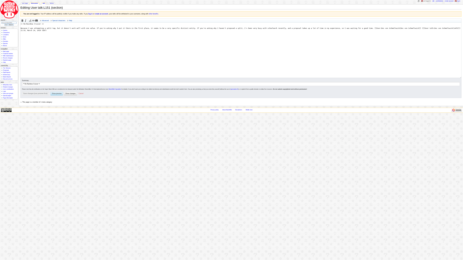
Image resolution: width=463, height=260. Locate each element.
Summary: (25, 80)
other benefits (153, 14)
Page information (8, 98)
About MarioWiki (227, 109)
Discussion (34, 3)
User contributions (8, 89)
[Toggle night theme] (418, 1)
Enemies (5, 41)
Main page (6, 51)
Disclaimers (238, 109)
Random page (7, 60)
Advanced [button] (45, 20)
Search (3, 20)
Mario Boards (7, 77)
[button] (22, 20)
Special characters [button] (58, 20)
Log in (458, 1)
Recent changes (8, 58)
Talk (433, 1)
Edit (44, 3)
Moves (5, 45)
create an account (101, 14)
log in (90, 14)
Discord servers (8, 79)
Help (4, 62)
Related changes (8, 87)
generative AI (234, 89)
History (52, 3)
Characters (6, 32)
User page (25, 3)
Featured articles (8, 53)
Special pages (7, 95)
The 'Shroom (6, 68)
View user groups (8, 93)
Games (5, 30)
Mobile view (249, 109)
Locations (6, 34)
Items (4, 37)
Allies (4, 39)
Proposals (6, 70)
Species (5, 43)
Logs (4, 91)
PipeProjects (6, 72)
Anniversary (6, 74)
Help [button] (70, 20)
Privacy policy (215, 109)
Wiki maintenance (8, 55)
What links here (7, 84)
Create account (449, 1)
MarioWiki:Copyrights (115, 89)
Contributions (439, 1)
